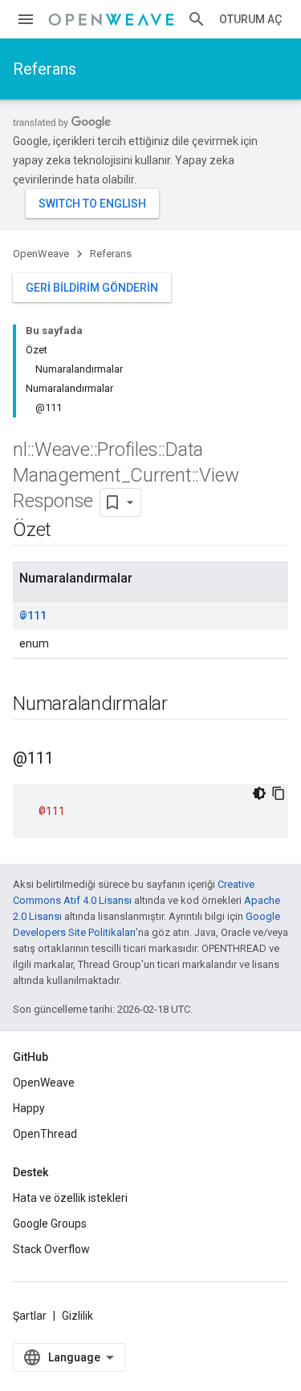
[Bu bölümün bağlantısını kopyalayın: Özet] (67, 531)
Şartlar (30, 1315)
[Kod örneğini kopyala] (278, 793)
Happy (29, 1108)
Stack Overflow (51, 1249)
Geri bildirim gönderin (92, 287)
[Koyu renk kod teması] (259, 793)
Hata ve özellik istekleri (70, 1197)
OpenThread (45, 1133)
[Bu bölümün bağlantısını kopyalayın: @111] (70, 759)
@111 (33, 615)
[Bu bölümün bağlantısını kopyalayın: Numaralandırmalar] (184, 705)
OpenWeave (41, 254)
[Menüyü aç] (26, 19)
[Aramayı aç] (196, 19)
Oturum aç (250, 19)
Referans (44, 69)
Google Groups (50, 1223)
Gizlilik (77, 1315)
